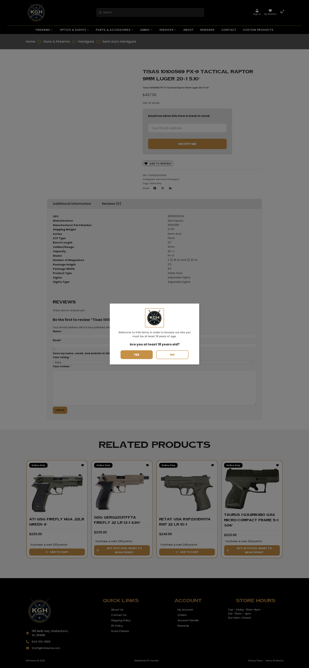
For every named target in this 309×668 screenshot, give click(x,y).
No (172, 355)
